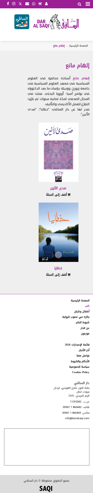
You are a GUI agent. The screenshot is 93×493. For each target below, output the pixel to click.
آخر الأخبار (84, 350)
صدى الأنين (58, 188)
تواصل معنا (83, 355)
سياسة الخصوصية (79, 366)
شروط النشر (82, 322)
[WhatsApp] (33, 4)
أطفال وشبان (81, 311)
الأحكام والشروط (80, 361)
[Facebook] (8, 4)
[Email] (27, 4)
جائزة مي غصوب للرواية (75, 316)
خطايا (58, 268)
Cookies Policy (80, 372)
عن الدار (85, 328)
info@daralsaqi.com (77, 418)
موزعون (85, 333)
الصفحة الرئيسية (78, 45)
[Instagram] (13, 4)
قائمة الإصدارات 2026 (77, 344)
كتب (87, 305)
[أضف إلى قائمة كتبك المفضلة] (58, 175)
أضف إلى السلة (57, 194)
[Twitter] (20, 3)
